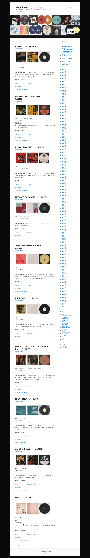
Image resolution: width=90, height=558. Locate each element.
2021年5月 (64, 160)
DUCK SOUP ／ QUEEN (26, 298)
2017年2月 (64, 229)
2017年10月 (64, 217)
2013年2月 (64, 300)
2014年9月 (64, 272)
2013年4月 (64, 297)
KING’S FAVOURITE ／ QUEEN (29, 147)
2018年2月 (64, 211)
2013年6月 (64, 294)
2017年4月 (64, 226)
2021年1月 (64, 165)
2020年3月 (64, 177)
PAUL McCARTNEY (66, 327)
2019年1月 (64, 195)
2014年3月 (64, 281)
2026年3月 (64, 75)
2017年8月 (64, 220)
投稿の (64, 346)
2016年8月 (64, 238)
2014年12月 (64, 267)
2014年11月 (64, 269)
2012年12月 (64, 303)
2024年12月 (64, 97)
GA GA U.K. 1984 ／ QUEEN (28, 449)
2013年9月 (64, 290)
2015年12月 (64, 250)
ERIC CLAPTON (65, 318)
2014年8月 (64, 273)
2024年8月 (64, 102)
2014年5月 (64, 278)
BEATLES (64, 313)
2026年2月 (64, 77)
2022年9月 (64, 136)
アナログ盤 (25, 89)
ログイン (63, 344)
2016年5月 (64, 242)
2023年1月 (64, 130)
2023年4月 (64, 125)
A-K (62, 311)
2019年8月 (64, 185)
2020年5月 (64, 174)
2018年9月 (64, 201)
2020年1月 (64, 179)
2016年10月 (64, 235)
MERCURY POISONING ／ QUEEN (31, 197)
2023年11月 (64, 115)
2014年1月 (64, 284)
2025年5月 (64, 90)
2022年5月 (64, 142)
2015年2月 (64, 265)
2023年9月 (64, 118)
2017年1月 (64, 231)
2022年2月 (64, 146)
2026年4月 (64, 74)
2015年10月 (64, 253)
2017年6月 (64, 223)
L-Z (62, 321)
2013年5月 (64, 296)
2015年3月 (64, 263)
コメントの (65, 347)
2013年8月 (64, 291)
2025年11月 (64, 81)
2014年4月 (64, 279)
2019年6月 (64, 188)
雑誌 (62, 339)
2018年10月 (64, 199)
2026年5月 (64, 72)
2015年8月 (64, 256)
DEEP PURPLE (65, 317)
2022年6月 (64, 140)
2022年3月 (64, 145)
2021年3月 (64, 162)
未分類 (63, 338)
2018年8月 (64, 202)
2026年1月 (64, 78)
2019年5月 (64, 189)
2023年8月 (64, 120)
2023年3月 (64, 127)
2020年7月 (64, 171)
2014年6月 (64, 276)
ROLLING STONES (66, 332)
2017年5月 (64, 225)
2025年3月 (64, 93)
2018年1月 (64, 213)
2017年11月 (64, 216)
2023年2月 (64, 128)
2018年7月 (64, 204)
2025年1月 (64, 96)
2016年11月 (64, 233)
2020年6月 (64, 173)
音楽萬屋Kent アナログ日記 (28, 7)
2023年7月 (64, 121)
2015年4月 (64, 262)
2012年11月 (64, 304)
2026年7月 (64, 69)
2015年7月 (64, 257)
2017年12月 (64, 214)
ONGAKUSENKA (65, 326)
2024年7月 (64, 103)
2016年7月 (64, 239)
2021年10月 (64, 152)
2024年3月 (64, 109)
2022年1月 (64, 148)
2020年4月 (64, 176)
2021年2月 (64, 164)
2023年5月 (64, 124)
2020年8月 (64, 170)
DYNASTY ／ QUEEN (25, 46)
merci (47, 553)
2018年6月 (64, 205)
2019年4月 (64, 191)
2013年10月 (64, 288)
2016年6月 (64, 241)
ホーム (17, 36)
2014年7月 (64, 275)
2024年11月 (64, 99)
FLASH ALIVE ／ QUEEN (27, 399)
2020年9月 (64, 168)
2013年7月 (64, 293)
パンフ (63, 336)
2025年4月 (64, 91)
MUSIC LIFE (64, 324)
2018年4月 (64, 208)
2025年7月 (64, 87)
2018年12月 (64, 196)
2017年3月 (64, 228)
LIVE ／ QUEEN (23, 497)
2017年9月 (64, 219)
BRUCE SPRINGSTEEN (67, 315)
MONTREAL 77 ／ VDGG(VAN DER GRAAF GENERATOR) (67, 63)
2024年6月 (64, 105)
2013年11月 (64, 287)
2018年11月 (64, 198)
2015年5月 (64, 260)
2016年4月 (64, 244)
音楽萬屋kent (18, 86)
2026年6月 (64, 71)
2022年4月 (64, 143)
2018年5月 (64, 207)
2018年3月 (64, 210)
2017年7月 (64, 222)
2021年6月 (64, 158)
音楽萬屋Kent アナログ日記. (47, 551)
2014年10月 (64, 270)
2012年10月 (64, 306)
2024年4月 (64, 108)
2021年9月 (64, 154)
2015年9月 (64, 254)
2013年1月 (64, 301)
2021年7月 (64, 157)
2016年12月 (64, 232)
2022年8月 (64, 137)
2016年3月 (64, 245)
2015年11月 (64, 251)
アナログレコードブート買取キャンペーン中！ (26, 83)
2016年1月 (64, 248)
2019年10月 (64, 182)
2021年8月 (64, 155)
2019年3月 (64, 192)
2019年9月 (64, 183)
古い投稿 (17, 545)
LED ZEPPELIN (65, 323)
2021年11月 (64, 151)
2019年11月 (64, 180)
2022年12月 (64, 131)
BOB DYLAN (64, 314)
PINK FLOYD (64, 329)
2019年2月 (64, 194)
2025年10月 (64, 83)
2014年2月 (64, 282)
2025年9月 (64, 84)
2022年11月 (64, 133)
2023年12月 (64, 114)
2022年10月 (64, 134)
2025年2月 (64, 94)
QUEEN (21, 89)
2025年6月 (64, 89)
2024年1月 (64, 112)
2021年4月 (64, 161)
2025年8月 (64, 86)
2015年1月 (64, 266)
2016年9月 (64, 236)
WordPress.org (65, 349)
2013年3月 (64, 299)
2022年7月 (64, 139)
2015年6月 (64, 259)
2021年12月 (64, 149)
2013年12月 (64, 285)
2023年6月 (64, 123)
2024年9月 (64, 100)
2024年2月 (64, 111)
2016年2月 (64, 247)
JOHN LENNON (65, 320)
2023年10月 (64, 117)
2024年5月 (64, 106)
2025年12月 (64, 80)
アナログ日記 (64, 333)
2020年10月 (64, 167)
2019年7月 (64, 186)
